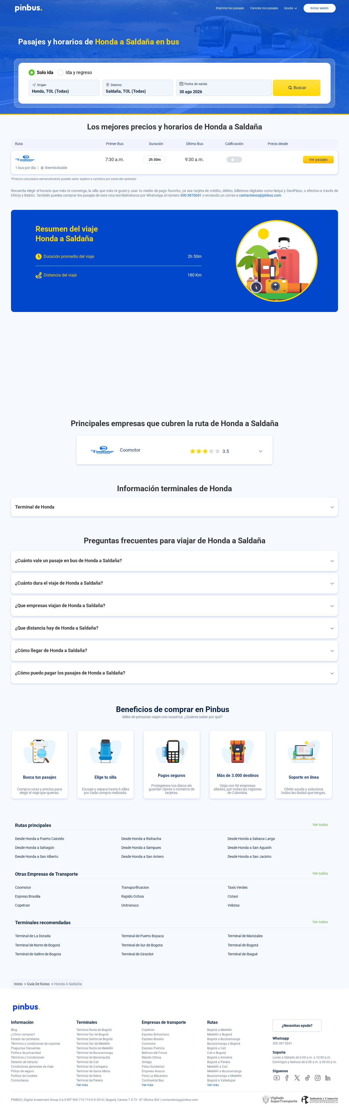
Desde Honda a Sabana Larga (251, 839)
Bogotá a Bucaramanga (223, 1039)
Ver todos (320, 825)
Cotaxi (233, 896)
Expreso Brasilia (27, 896)
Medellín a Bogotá (219, 1034)
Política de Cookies (24, 1076)
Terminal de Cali (87, 1062)
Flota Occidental (153, 1066)
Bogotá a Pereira (218, 1062)
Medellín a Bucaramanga (224, 1071)
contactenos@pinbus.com (260, 195)
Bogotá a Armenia (219, 1057)
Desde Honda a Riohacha (141, 839)
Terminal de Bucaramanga (94, 1053)
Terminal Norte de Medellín (94, 1048)
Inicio (18, 984)
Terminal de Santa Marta (93, 1071)
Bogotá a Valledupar (221, 1080)
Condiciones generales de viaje (32, 1066)
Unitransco (130, 905)
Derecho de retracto (24, 1062)
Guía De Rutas (38, 984)
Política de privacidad (26, 1053)
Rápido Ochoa (151, 1057)
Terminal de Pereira (89, 1080)
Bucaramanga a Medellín (224, 1076)
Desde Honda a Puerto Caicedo (39, 839)
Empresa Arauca (153, 1071)
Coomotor (23, 887)
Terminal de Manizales (245, 936)
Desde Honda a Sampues (141, 848)
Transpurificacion (135, 887)
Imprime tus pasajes (230, 8)
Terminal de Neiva (88, 1076)
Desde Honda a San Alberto (36, 856)
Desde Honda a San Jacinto (249, 856)
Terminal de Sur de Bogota (142, 945)
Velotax (234, 905)
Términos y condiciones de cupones (35, 1043)
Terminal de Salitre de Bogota (38, 954)
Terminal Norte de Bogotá (94, 1030)
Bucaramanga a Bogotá (223, 1043)
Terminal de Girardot (137, 954)
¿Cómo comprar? (23, 1034)
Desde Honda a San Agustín (250, 848)
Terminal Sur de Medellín (93, 1043)
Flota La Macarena (155, 1076)
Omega (147, 1062)
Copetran (22, 905)
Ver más (82, 1085)
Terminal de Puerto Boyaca (142, 936)
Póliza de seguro (22, 1071)
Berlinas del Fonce (154, 1053)
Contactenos (20, 1080)
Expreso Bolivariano (155, 1034)
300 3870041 (191, 195)
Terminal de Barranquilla (93, 1057)
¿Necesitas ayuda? (297, 1025)
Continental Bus (153, 1080)
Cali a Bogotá (216, 1053)
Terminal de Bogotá (243, 945)
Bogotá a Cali (216, 1048)
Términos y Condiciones (27, 1057)
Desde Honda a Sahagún (34, 848)
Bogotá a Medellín (219, 1030)
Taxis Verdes (238, 887)
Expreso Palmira (153, 1048)
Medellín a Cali (217, 1066)
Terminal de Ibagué (243, 954)
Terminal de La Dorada (33, 936)
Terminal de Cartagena (92, 1066)
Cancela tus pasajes (264, 8)
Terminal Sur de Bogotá (92, 1034)
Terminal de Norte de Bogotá (37, 945)
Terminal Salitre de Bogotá (94, 1039)
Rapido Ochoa (132, 896)
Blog (14, 1030)
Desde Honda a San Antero (142, 856)
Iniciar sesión (319, 8)
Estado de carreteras (25, 1039)
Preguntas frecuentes (25, 1048)
